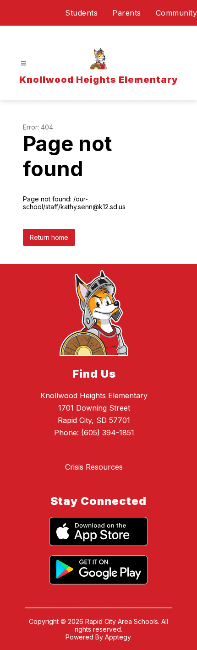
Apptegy (118, 637)
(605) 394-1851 (107, 432)
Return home (49, 237)
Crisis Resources (94, 466)
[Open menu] (23, 63)
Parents (126, 12)
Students (81, 12)
